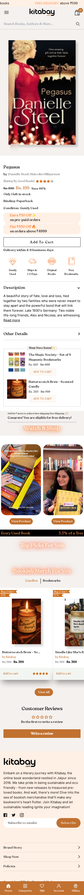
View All (44, 692)
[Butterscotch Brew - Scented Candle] (26, 629)
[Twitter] (14, 815)
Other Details (15, 333)
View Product (21, 521)
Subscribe (68, 823)
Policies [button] (9, 866)
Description (14, 287)
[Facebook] (5, 815)
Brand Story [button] (12, 847)
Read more (11, 320)
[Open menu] (10, 12)
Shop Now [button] (11, 857)
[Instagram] (22, 815)
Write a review (42, 733)
